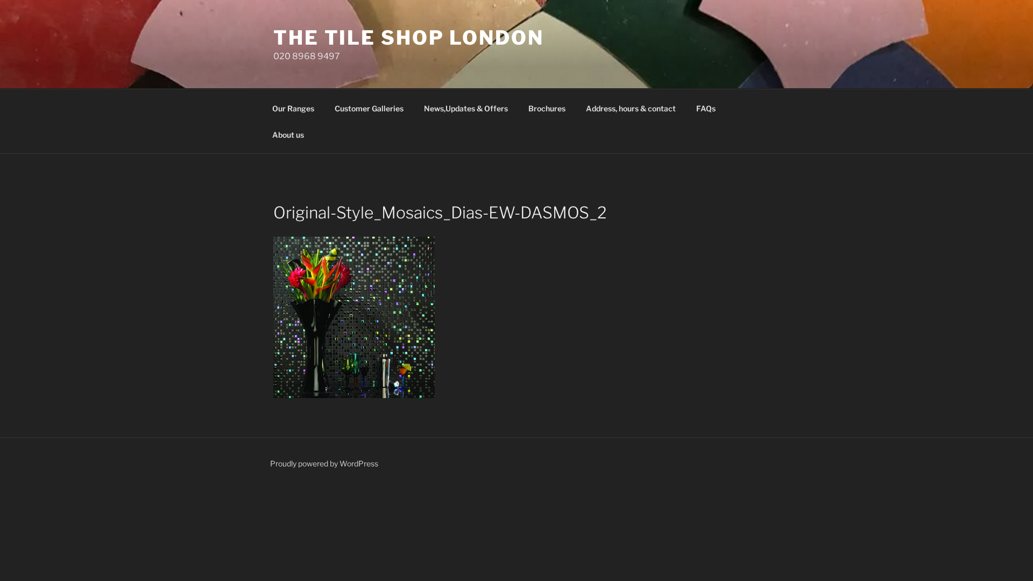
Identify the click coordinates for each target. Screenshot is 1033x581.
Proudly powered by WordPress (324, 463)
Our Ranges (293, 108)
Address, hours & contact (631, 108)
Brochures (546, 108)
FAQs (706, 108)
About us (288, 134)
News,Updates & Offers (466, 108)
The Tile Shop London (408, 37)
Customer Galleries (369, 108)
